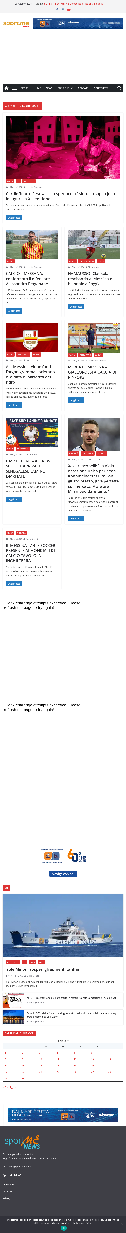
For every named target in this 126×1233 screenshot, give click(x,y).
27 (92, 1071)
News (49, 88)
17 (40, 1065)
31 (40, 1078)
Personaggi (87, 453)
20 (92, 1065)
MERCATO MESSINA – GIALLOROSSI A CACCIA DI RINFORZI (92, 372)
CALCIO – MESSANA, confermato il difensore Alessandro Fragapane (28, 278)
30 (23, 1078)
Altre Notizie (13, 962)
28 (109, 1071)
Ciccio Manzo (94, 267)
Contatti (83, 88)
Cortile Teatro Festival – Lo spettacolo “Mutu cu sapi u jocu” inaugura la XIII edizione (61, 196)
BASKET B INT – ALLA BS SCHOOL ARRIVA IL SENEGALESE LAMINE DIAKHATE (28, 468)
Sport (24, 88)
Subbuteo (21, 533)
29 (6, 1078)
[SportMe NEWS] (6, 88)
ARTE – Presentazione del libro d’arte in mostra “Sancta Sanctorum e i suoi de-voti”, (72, 997)
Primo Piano (23, 354)
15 (6, 1065)
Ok (63, 1228)
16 (23, 1065)
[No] (122, 1224)
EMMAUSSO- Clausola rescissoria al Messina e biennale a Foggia (90, 278)
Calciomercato (87, 261)
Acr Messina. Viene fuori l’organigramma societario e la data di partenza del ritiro (30, 374)
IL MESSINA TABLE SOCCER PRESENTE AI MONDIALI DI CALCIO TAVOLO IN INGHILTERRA (30, 553)
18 (57, 1065)
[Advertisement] (63, 59)
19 (75, 1065)
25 (57, 1071)
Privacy (7, 1198)
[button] (30, 88)
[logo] (22, 1134)
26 (75, 1071)
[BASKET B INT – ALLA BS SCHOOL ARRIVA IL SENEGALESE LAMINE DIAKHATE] (32, 432)
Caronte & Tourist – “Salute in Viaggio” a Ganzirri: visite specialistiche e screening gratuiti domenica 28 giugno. (71, 1015)
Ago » (13, 1087)
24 (40, 1071)
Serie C (101, 261)
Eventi (10, 181)
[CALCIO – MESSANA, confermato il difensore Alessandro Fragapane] (32, 244)
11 (57, 1059)
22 (6, 1071)
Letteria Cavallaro (34, 187)
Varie (41, 962)
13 (92, 1059)
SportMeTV (101, 88)
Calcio (10, 261)
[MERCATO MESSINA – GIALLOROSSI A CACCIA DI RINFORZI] (94, 338)
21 (109, 1065)
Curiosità (73, 453)
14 (109, 1059)
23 (23, 1071)
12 (75, 1059)
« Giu (5, 1087)
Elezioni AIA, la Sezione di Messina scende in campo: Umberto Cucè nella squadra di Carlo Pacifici (72, 5)
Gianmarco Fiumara (97, 360)
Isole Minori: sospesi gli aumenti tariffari (43, 969)
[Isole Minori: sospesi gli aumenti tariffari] (63, 925)
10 (40, 1059)
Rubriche (63, 88)
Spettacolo (29, 181)
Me (39, 88)
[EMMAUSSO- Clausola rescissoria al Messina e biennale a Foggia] (94, 244)
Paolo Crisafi (32, 360)
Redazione (8, 1184)
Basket (10, 449)
